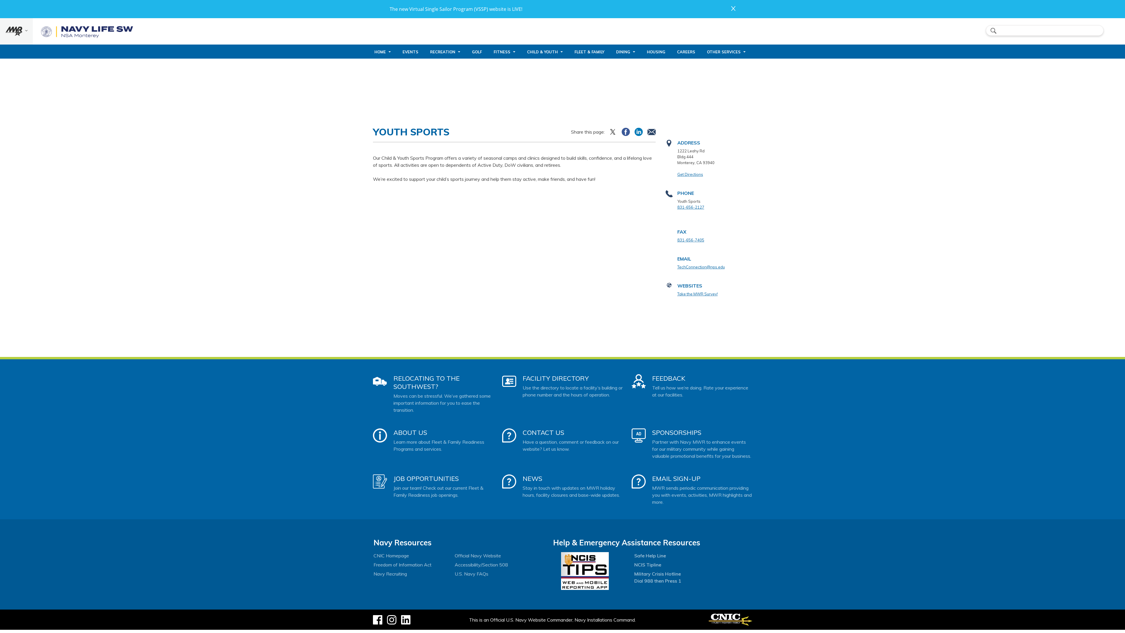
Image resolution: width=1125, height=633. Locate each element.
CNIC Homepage (391, 556)
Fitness (502, 52)
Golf (477, 52)
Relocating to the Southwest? (426, 382)
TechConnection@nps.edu (701, 267)
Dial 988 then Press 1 (657, 581)
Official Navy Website (478, 556)
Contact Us (543, 432)
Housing (656, 52)
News (532, 478)
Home (380, 52)
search (993, 31)
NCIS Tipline (647, 565)
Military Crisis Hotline (657, 574)
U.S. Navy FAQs (471, 574)
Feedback (668, 378)
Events (410, 52)
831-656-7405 (690, 240)
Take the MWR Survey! (697, 294)
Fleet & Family (589, 52)
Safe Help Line (650, 556)
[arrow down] (16, 31)
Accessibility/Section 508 (481, 565)
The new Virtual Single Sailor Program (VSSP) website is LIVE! (456, 9)
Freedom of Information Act (403, 565)
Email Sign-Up (676, 478)
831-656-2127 (690, 207)
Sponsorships (676, 432)
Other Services (724, 52)
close (733, 8)
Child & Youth (542, 52)
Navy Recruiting (390, 574)
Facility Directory (556, 378)
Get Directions (690, 174)
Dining (623, 52)
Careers (686, 52)
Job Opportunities (426, 478)
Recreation (442, 52)
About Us (410, 432)
